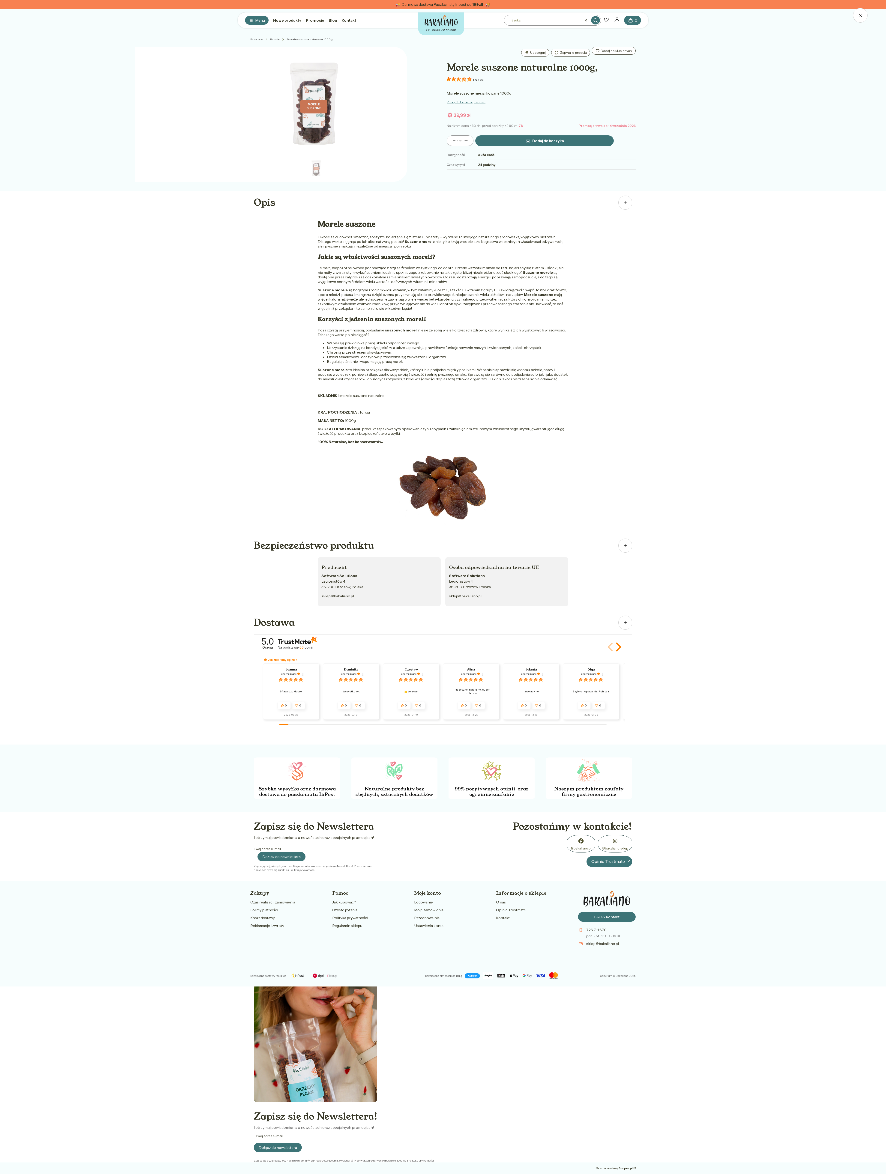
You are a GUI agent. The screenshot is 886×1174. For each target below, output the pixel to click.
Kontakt (503, 917)
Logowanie (423, 902)
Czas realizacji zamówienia (272, 902)
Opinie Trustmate (608, 861)
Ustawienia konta (428, 925)
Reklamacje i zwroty (267, 925)
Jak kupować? (344, 902)
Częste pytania (344, 910)
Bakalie (274, 39)
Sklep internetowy (614, 1168)
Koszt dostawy (262, 917)
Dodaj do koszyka (548, 140)
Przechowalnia (427, 917)
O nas (501, 902)
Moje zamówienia (428, 910)
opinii (306, 647)
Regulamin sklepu (347, 925)
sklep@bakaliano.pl (337, 596)
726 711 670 (596, 929)
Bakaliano (256, 39)
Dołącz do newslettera (281, 856)
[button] (595, 20)
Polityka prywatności (350, 917)
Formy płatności (264, 910)
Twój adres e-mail (267, 849)
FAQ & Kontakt (607, 917)
